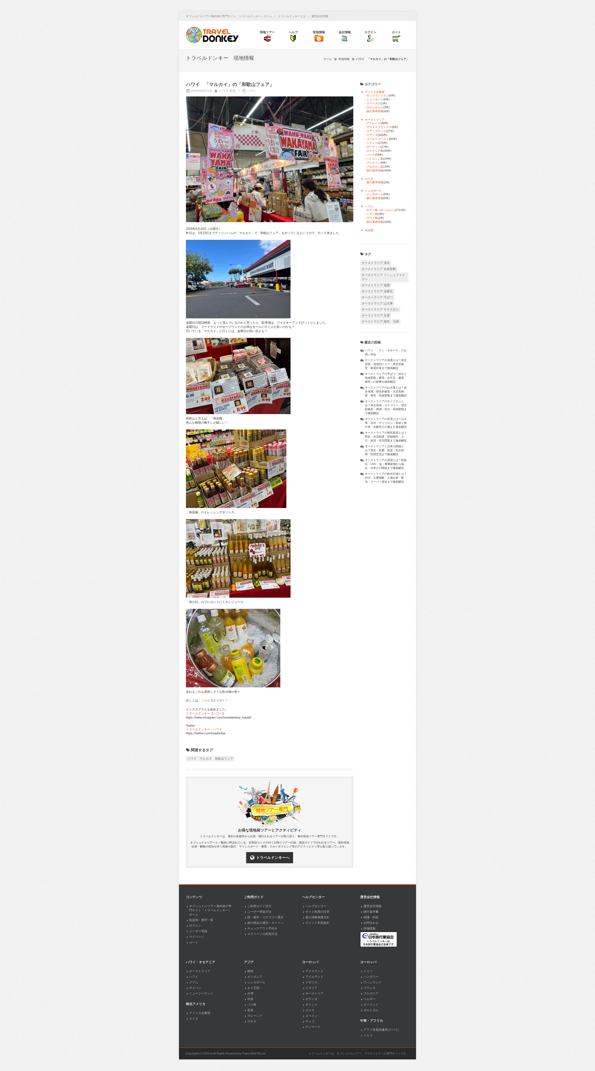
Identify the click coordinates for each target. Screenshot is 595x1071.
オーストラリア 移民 (376, 321)
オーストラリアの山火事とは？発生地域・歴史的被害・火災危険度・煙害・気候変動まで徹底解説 (386, 391)
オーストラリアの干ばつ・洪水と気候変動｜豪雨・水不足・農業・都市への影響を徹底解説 (386, 377)
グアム (193, 982)
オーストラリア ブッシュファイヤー (383, 277)
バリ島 (251, 1004)
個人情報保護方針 (317, 917)
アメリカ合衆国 (374, 92)
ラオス (251, 1021)
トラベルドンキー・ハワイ (204, 729)
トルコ (368, 1035)
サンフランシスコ (378, 95)
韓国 (250, 971)
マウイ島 (372, 218)
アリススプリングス (379, 127)
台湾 (250, 993)
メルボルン (373, 166)
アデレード (373, 123)
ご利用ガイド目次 (259, 906)
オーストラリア (374, 119)
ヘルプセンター (316, 906)
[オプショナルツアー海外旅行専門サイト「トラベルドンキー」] (212, 35)
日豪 (396, 321)
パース (371, 154)
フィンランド (373, 982)
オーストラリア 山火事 (377, 303)
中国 (250, 999)
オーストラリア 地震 (376, 285)
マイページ (196, 937)
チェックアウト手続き (262, 928)
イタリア (311, 988)
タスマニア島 (375, 150)
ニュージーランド (201, 993)
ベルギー (370, 999)
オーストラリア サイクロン (380, 309)
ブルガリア (371, 993)
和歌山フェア (224, 758)
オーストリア (314, 993)
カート (193, 942)
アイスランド (314, 971)
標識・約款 (371, 917)
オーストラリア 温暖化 (377, 291)
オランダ (311, 999)
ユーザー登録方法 (259, 911)
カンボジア (254, 977)
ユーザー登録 (198, 931)
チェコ (309, 1021)
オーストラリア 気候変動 (379, 269)
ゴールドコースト (378, 139)
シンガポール (373, 190)
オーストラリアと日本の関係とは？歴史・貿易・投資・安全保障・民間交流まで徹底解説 (384, 450)
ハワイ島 (372, 214)
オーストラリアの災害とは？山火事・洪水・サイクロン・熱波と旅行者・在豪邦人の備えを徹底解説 (386, 422)
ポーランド (371, 1004)
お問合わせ (371, 923)
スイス (309, 1010)
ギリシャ (311, 1004)
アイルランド (314, 977)
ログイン (195, 925)
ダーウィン (373, 146)
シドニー (372, 143)
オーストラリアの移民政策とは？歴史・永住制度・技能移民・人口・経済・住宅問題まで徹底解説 (386, 436)
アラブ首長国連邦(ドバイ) (381, 1029)
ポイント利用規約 (317, 923)
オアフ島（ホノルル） (380, 210)
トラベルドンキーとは (292, 16)
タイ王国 (253, 988)
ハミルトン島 (375, 158)
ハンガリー (371, 977)
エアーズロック (376, 131)
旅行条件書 (371, 911)
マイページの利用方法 (262, 934)
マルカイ (206, 758)
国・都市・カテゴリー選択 (265, 917)
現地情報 (370, 928)
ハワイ (251, 90)
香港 (250, 1010)
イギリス (311, 982)
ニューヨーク (375, 99)
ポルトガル (371, 1010)
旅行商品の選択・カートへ (265, 923)
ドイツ (368, 971)
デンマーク (313, 1027)
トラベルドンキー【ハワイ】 (205, 713)
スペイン (311, 1016)
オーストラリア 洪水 (376, 263)
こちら (205, 700)
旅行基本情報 (375, 111)
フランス (370, 988)
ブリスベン (373, 162)
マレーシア (254, 1016)
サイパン (195, 988)
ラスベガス (373, 103)
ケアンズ (372, 135)
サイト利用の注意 (317, 911)
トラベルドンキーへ (273, 858)
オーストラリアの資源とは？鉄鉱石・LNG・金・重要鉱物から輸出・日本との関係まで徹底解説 (386, 464)
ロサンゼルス (375, 107)
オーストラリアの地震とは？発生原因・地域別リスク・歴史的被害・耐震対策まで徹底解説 (386, 364)
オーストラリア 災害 (376, 315)
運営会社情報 (319, 16)
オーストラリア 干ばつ (377, 297)
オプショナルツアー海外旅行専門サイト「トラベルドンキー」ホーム (229, 16)
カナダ (369, 179)
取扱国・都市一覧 (201, 920)
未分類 (369, 230)
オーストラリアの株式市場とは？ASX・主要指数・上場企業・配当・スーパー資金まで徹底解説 (386, 477)
